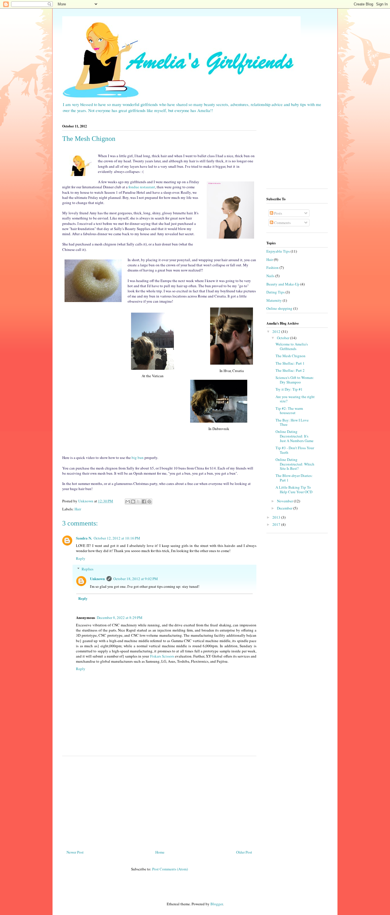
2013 (276, 517)
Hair (78, 509)
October (283, 337)
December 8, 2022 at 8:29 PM (119, 617)
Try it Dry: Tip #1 (289, 389)
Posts (277, 213)
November (285, 501)
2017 (276, 524)
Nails (270, 275)
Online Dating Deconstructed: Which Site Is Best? (295, 464)
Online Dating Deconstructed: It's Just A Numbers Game (294, 436)
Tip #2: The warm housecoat (289, 410)
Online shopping (279, 308)
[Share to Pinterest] (149, 501)
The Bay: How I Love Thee (292, 422)
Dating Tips (275, 292)
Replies (87, 569)
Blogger (216, 903)
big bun (138, 457)
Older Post (244, 852)
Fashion (272, 267)
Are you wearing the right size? (295, 399)
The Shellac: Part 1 (290, 363)
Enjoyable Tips (278, 251)
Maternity (274, 300)
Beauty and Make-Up (282, 284)
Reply (80, 558)
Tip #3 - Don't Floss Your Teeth (295, 450)
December (285, 508)
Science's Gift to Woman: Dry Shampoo (295, 380)
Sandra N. (84, 538)
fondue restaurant (141, 186)
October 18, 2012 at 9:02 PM (135, 578)
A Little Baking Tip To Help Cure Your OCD (294, 489)
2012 (276, 331)
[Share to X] (138, 501)
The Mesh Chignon (290, 355)
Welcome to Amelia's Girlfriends (292, 346)
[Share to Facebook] (144, 501)
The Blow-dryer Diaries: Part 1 (294, 478)
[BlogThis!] (133, 501)
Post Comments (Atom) (170, 869)
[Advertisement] (159, 800)
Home (159, 852)
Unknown (97, 578)
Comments (282, 222)
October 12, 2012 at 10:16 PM (117, 538)
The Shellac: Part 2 (290, 370)
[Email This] (127, 501)
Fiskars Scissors (162, 656)
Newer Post (75, 852)
